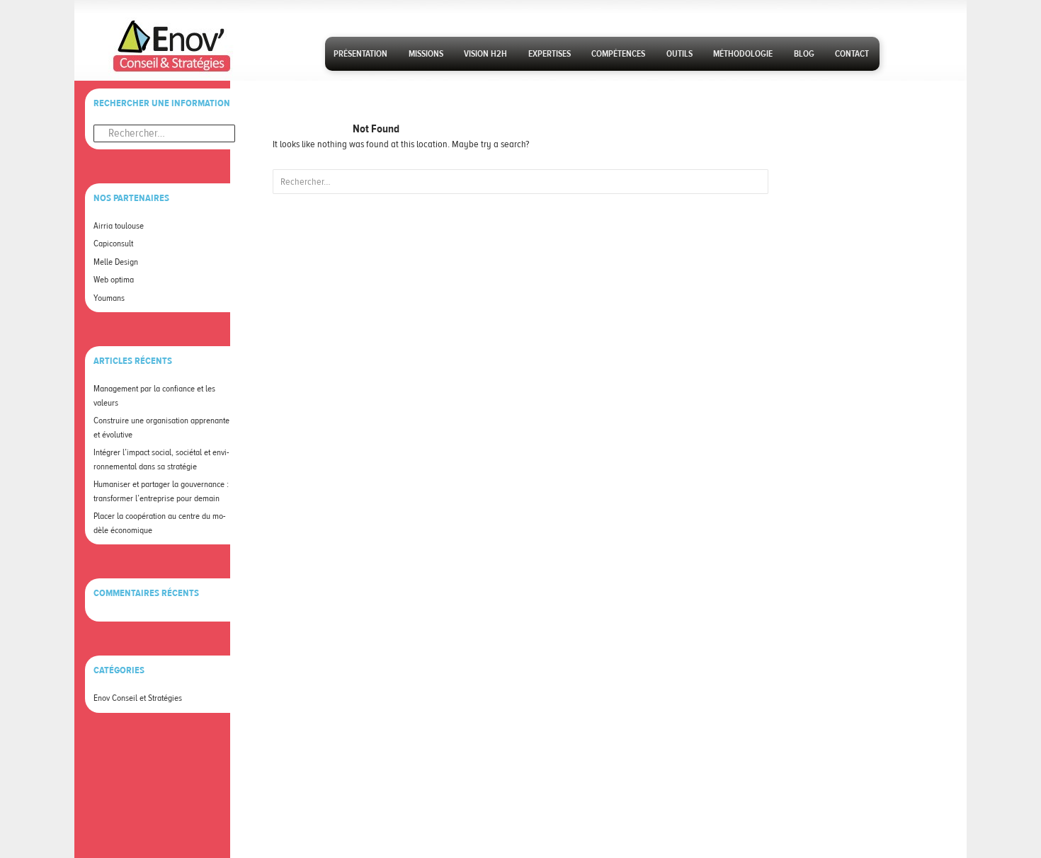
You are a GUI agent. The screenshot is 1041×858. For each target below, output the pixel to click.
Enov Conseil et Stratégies (137, 698)
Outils (679, 53)
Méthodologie (743, 53)
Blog (804, 53)
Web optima (113, 279)
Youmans (109, 298)
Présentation (360, 53)
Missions (426, 53)
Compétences (618, 53)
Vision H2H (485, 53)
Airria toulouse (118, 225)
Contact (852, 53)
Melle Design (115, 262)
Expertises (549, 53)
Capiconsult (113, 243)
